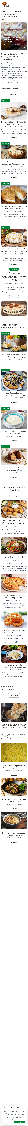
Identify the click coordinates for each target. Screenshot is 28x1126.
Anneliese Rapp (9, 127)
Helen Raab (6, 44)
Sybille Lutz (9, 211)
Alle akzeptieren (20, 1122)
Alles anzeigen (14, 94)
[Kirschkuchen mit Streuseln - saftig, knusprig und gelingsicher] (14, 36)
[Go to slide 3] (24, 47)
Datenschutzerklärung (8, 1119)
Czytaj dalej (14, 296)
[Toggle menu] (25, 4)
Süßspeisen (7, 34)
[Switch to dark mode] (22, 3)
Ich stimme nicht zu (8, 1122)
